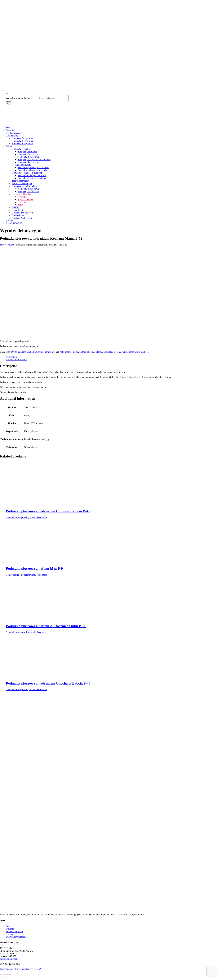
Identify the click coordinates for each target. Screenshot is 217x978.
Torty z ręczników (20, 181)
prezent (117, 352)
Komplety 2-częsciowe (22, 138)
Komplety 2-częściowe (28, 154)
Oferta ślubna (18, 215)
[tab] (111, 357)
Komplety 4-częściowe (22, 143)
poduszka (107, 352)
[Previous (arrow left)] (1, 977)
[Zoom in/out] (10, 974)
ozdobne (98, 352)
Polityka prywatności (16, 936)
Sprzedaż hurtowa (14, 931)
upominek (133, 352)
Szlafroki (16, 207)
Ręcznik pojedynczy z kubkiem (32, 178)
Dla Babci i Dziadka (21, 194)
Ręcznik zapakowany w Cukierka (33, 167)
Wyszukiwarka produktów (18, 98)
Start (8, 127)
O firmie (10, 130)
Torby (20, 204)
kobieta (68, 352)
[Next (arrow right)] (4, 977)
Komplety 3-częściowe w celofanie (34, 159)
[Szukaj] (8, 103)
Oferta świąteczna (14, 133)
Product (10, 244)
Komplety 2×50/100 (27, 151)
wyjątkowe (144, 352)
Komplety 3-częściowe (22, 141)
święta (124, 352)
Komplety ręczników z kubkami (27, 173)
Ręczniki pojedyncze (21, 165)
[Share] (4, 974)
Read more (42, 517)
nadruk (82, 352)
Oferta (9, 146)
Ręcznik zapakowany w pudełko (33, 170)
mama (75, 352)
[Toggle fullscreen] (7, 974)
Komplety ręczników (21, 149)
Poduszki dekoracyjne (22, 183)
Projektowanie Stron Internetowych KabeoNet (21, 969)
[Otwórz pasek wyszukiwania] (7, 93)
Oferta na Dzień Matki (22, 212)
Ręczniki (22, 196)
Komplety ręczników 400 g (24, 186)
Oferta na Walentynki (22, 218)
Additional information (16, 359)
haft (61, 352)
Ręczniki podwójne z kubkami (32, 175)
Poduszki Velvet (25, 199)
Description (11, 357)
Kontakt (9, 220)
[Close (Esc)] (1, 974)
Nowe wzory (12, 135)
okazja (90, 352)
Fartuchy (22, 202)
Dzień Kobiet (18, 210)
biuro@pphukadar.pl (9, 959)
